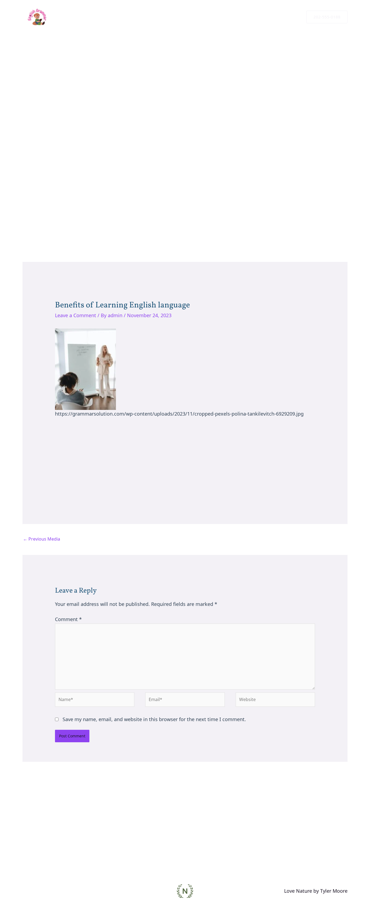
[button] (327, 17)
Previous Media (41, 539)
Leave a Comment (75, 315)
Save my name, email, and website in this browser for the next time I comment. (154, 719)
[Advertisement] (185, 157)
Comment (68, 619)
